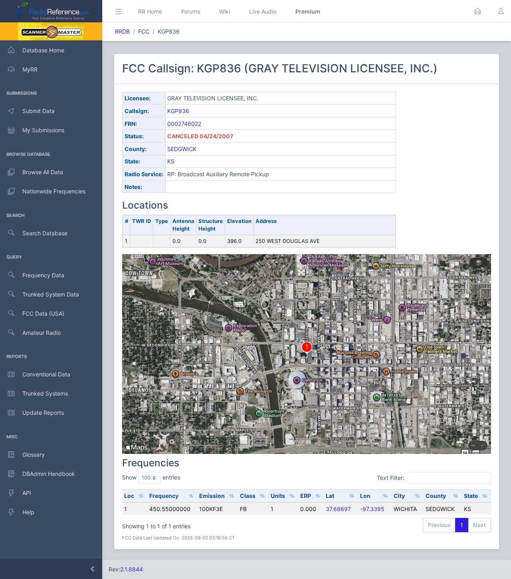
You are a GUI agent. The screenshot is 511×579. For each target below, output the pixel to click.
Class (248, 495)
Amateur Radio (41, 332)
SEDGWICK (181, 148)
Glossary (33, 454)
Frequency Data (43, 275)
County (436, 495)
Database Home (43, 50)
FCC (143, 31)
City (399, 495)
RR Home (150, 11)
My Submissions (43, 130)
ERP (305, 495)
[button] (477, 11)
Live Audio (262, 11)
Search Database (44, 233)
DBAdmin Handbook (48, 473)
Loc (129, 495)
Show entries (151, 477)
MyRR (30, 69)
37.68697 (338, 508)
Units (278, 495)
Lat (330, 495)
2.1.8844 (131, 569)
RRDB (122, 31)
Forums (190, 11)
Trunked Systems (45, 393)
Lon (365, 495)
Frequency (163, 495)
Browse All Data (42, 172)
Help (28, 512)
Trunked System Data (50, 294)
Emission (212, 495)
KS (170, 161)
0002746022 (184, 123)
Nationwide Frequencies (53, 191)
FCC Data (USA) (43, 313)
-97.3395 (372, 508)
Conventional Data (46, 374)
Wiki (224, 11)
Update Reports (43, 412)
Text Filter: (390, 477)
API (26, 492)
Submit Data (38, 110)
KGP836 (178, 110)
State (471, 495)
